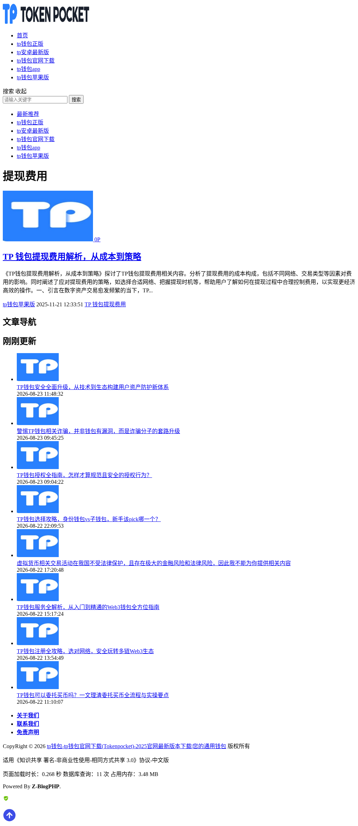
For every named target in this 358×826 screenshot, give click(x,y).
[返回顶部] (9, 820)
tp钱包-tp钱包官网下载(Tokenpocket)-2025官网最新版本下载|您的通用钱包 (136, 746)
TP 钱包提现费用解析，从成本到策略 (72, 256)
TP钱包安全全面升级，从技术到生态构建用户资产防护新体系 (93, 387)
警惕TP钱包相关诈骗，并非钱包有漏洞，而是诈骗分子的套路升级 (98, 431)
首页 (22, 35)
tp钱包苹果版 (33, 77)
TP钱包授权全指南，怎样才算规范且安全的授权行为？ (84, 475)
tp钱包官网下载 (36, 61)
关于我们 (28, 715)
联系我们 (28, 724)
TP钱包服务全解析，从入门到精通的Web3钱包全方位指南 (88, 607)
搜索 (76, 99)
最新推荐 (28, 114)
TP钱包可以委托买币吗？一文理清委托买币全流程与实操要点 (93, 695)
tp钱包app (28, 69)
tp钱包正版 (30, 44)
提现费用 (114, 304)
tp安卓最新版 (33, 52)
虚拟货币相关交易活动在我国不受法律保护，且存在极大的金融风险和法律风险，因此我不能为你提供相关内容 (154, 563)
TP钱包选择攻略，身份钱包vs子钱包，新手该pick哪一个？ (89, 519)
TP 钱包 (94, 304)
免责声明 (28, 732)
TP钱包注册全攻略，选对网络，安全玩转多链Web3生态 (85, 651)
